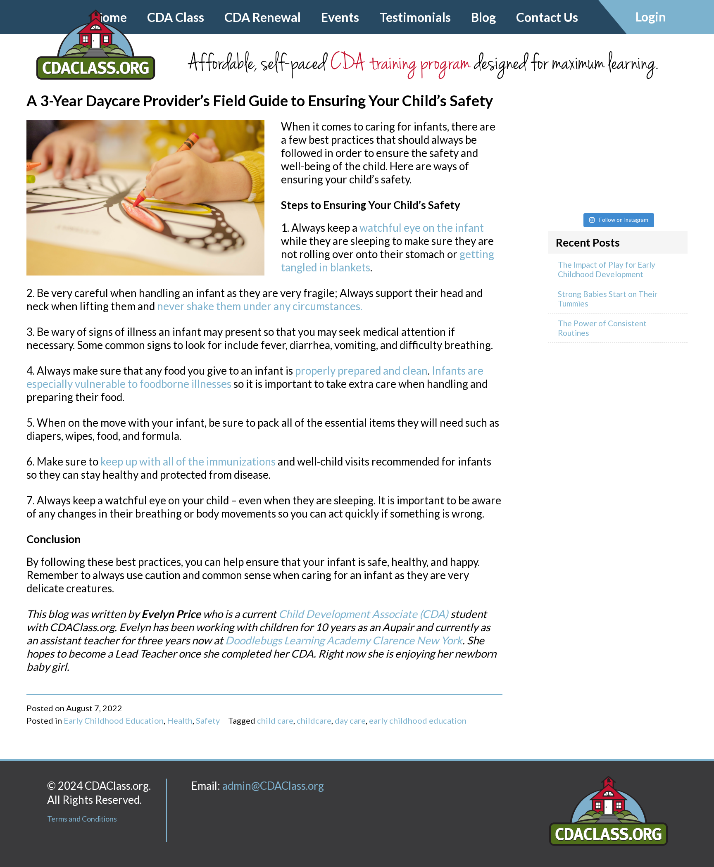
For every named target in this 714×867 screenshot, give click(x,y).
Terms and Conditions (82, 818)
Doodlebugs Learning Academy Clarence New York (343, 640)
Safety (208, 720)
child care (275, 720)
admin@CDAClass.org (273, 785)
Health (180, 720)
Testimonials (415, 17)
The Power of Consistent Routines (602, 327)
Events (340, 17)
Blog (483, 17)
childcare (314, 720)
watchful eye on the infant (421, 227)
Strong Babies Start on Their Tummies (607, 298)
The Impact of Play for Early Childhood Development (606, 269)
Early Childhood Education (114, 720)
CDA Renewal (262, 17)
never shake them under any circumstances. (259, 306)
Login (650, 16)
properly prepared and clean (361, 370)
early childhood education (417, 720)
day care (350, 720)
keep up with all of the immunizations (188, 461)
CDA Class (175, 17)
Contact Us (547, 17)
